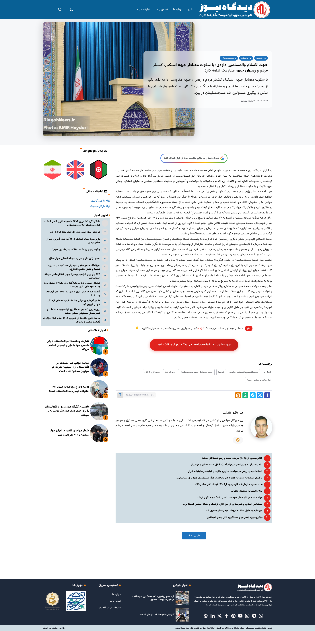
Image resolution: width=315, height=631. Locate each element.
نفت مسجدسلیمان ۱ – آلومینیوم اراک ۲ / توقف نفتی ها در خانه (228, 484)
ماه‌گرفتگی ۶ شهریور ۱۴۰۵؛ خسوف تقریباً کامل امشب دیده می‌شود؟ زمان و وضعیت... (72, 223)
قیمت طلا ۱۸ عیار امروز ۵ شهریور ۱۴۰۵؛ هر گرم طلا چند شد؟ (73, 294)
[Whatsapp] (261, 616)
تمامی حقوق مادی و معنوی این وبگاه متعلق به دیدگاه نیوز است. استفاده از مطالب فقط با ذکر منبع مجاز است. (223, 628)
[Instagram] (247, 616)
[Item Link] (99, 345)
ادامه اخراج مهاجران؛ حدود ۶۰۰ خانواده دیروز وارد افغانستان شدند (69, 389)
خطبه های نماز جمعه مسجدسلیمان (196, 372)
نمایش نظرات (194, 536)
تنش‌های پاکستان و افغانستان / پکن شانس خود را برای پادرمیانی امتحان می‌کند (68, 345)
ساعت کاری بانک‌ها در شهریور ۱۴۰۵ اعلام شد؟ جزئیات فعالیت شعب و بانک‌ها (71, 320)
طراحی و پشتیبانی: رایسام (54, 628)
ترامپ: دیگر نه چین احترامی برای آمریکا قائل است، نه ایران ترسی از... (225, 465)
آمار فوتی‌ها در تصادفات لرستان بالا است (156, 614)
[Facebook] (226, 616)
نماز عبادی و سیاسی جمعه (259, 380)
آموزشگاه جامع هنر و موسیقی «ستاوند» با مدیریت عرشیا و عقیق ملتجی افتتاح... (73, 267)
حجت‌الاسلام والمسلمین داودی (244, 372)
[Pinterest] (233, 616)
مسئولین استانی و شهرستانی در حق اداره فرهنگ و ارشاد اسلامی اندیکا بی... (222, 504)
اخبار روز (267, 372)
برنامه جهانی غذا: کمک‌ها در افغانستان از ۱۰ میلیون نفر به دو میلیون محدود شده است (70, 367)
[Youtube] (240, 616)
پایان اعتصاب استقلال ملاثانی (246, 491)
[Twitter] (219, 616)
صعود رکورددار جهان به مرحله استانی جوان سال (74, 258)
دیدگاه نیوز (170, 372)
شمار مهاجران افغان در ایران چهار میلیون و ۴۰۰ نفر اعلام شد (69, 433)
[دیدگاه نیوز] (234, 9)
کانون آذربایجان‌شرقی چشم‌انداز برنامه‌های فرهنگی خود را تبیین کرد (74, 302)
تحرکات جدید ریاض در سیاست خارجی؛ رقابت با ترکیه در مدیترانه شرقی (225, 471)
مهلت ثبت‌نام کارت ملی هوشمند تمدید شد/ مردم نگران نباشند (229, 497)
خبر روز (221, 372)
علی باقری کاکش (152, 372)
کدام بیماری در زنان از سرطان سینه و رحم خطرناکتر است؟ (232, 458)
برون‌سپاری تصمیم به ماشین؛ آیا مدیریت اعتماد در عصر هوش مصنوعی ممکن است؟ (73, 311)
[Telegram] (254, 616)
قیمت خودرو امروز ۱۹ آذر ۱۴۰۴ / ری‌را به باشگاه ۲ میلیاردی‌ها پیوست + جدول (153, 598)
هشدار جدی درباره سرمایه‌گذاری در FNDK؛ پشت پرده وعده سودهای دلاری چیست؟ (72, 285)
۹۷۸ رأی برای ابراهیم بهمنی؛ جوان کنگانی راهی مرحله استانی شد (72, 276)
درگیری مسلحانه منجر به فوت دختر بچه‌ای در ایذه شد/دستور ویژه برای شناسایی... (219, 478)
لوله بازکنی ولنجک (100, 206)
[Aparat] (205, 616)
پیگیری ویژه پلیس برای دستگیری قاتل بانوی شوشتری (234, 517)
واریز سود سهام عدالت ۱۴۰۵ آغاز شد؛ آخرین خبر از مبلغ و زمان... (73, 241)
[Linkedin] (212, 616)
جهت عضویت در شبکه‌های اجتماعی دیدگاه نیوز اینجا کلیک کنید (194, 344)
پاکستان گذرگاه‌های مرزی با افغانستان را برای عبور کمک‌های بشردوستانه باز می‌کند (67, 411)
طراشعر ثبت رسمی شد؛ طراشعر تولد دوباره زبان (75, 232)
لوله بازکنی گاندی (100, 201)
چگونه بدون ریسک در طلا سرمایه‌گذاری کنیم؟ (76, 250)
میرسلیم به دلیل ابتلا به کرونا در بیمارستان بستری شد (234, 511)
